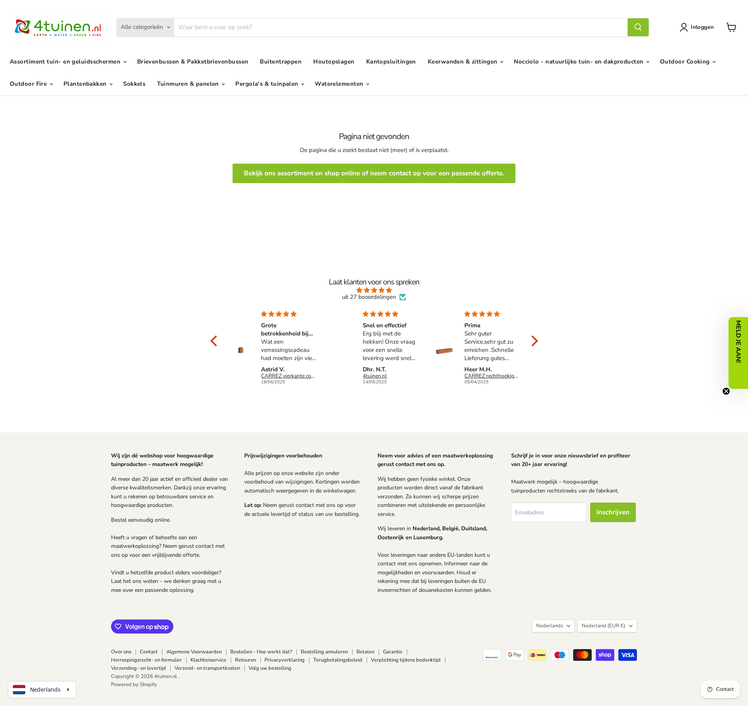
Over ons (121, 651)
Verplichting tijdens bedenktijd (406, 660)
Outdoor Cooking (685, 61)
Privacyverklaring (285, 660)
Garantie (392, 651)
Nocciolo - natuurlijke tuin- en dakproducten (579, 61)
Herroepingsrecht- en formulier (146, 660)
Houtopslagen (333, 61)
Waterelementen (340, 84)
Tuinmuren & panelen (189, 84)
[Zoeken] (638, 27)
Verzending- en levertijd (138, 668)
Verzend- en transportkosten (207, 668)
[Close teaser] (726, 391)
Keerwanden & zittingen (463, 61)
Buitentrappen (281, 61)
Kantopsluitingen (391, 61)
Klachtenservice (208, 660)
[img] (374, 290)
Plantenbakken (86, 84)
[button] (698, 27)
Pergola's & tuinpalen (267, 84)
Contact (149, 651)
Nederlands (549, 625)
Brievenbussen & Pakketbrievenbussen (193, 61)
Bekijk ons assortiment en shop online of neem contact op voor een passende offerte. (374, 173)
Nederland (603, 625)
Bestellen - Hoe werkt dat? (261, 651)
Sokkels (134, 84)
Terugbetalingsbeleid (337, 660)
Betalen (365, 651)
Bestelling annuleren (324, 651)
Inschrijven (613, 512)
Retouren (245, 660)
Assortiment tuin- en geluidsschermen (66, 61)
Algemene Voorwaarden (194, 651)
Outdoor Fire (29, 84)
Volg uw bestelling (270, 668)
